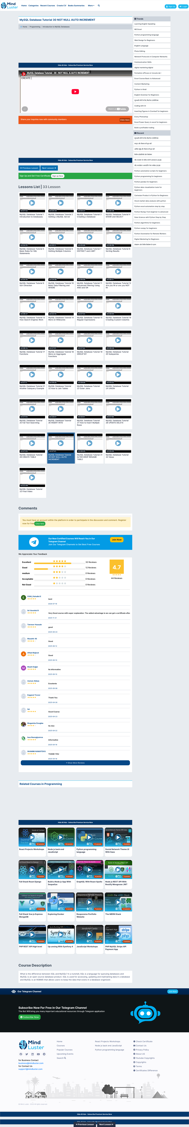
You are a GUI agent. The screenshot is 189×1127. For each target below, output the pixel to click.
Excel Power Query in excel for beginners (150, 122)
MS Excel (138, 29)
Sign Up (172, 6)
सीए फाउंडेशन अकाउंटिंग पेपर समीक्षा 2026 (147, 165)
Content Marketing (141, 84)
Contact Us (140, 1045)
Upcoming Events (65, 1054)
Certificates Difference (146, 1070)
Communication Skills (142, 62)
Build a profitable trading (144, 128)
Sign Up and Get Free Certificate (41, 176)
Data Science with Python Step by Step (150, 217)
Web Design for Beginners (144, 40)
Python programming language (146, 35)
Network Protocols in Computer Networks (150, 57)
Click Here (125, 120)
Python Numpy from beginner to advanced (151, 212)
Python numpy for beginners (145, 228)
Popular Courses (65, 1050)
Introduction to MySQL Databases (56, 27)
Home (24, 5)
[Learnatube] (9, 4)
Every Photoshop (141, 117)
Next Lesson (48, 168)
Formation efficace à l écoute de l (147, 73)
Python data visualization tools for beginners (148, 188)
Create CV (61, 5)
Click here (40, 524)
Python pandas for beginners (145, 182)
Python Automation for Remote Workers (150, 234)
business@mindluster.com (30, 1063)
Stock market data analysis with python (150, 201)
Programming (35, 27)
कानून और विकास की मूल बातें (142, 144)
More (90, 5)
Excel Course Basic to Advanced (147, 78)
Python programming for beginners (148, 176)
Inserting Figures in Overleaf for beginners (151, 111)
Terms (138, 1066)
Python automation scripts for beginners (150, 171)
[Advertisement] (75, 46)
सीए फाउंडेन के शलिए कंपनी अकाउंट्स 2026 (147, 160)
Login (184, 6)
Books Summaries (76, 5)
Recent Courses (47, 5)
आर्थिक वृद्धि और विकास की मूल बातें (144, 149)
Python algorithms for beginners (147, 223)
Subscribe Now (30, 1017)
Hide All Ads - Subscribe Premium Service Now (75, 65)
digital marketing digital (143, 68)
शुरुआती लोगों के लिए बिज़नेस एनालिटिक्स (146, 100)
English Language (141, 46)
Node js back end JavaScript (108, 1045)
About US (140, 1054)
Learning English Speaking (144, 24)
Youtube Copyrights (145, 1058)
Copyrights (140, 1062)
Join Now (173, 991)
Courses (61, 1045)
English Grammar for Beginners (146, 95)
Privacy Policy (142, 1050)
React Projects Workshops (107, 1041)
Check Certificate (143, 1041)
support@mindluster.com (30, 1069)
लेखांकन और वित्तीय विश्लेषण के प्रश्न (145, 245)
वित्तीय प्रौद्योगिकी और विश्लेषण (143, 154)
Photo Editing (139, 51)
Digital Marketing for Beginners (146, 239)
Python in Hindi (140, 89)
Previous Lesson (30, 168)
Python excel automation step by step (149, 206)
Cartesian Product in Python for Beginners (151, 195)
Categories (33, 5)
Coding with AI (140, 106)
